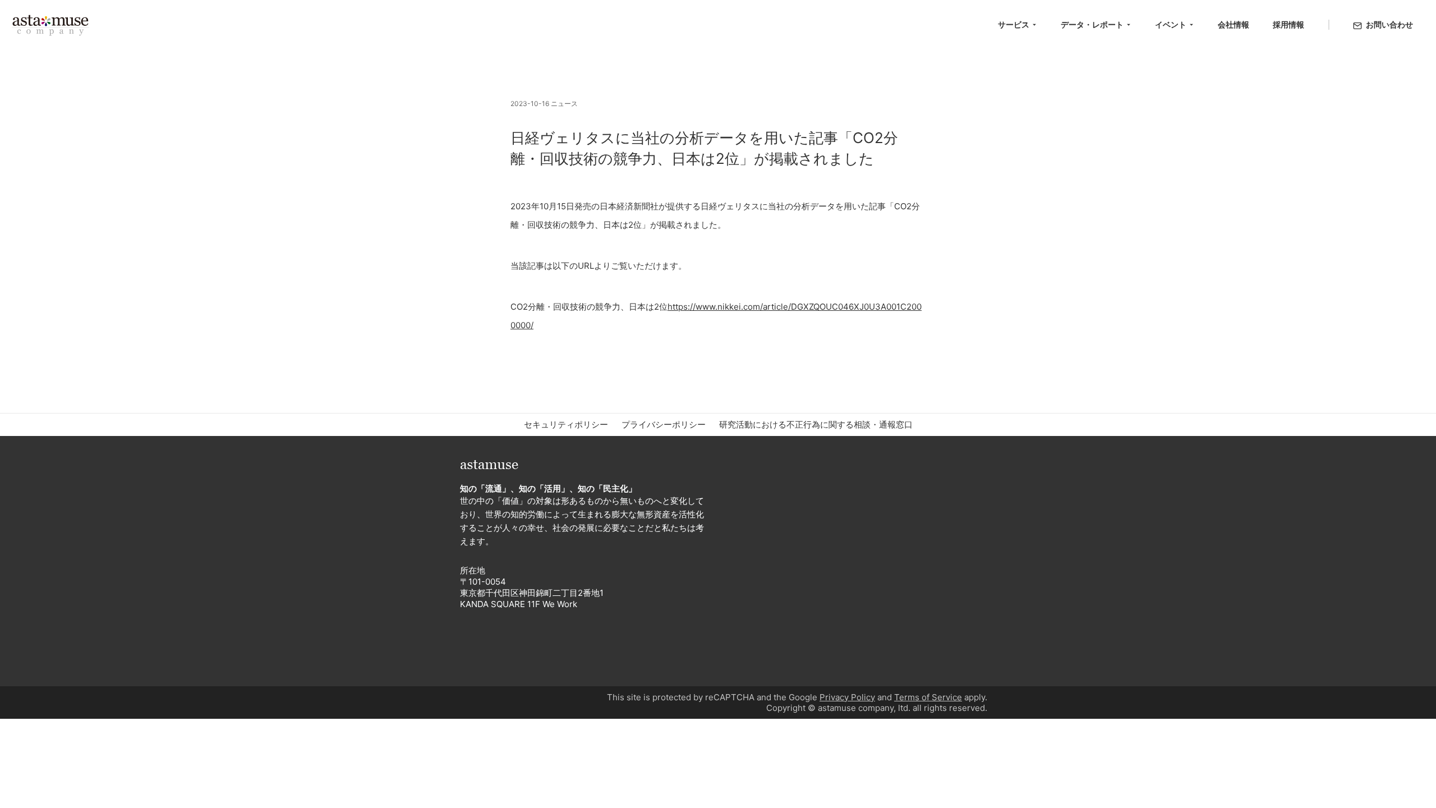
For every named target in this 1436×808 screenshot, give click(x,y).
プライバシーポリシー (664, 424)
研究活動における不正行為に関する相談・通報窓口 (816, 424)
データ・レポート (1092, 24)
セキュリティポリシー (566, 424)
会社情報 (1233, 24)
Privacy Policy (847, 697)
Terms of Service (928, 697)
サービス (1013, 24)
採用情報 (1288, 24)
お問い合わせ (1389, 24)
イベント (1170, 24)
